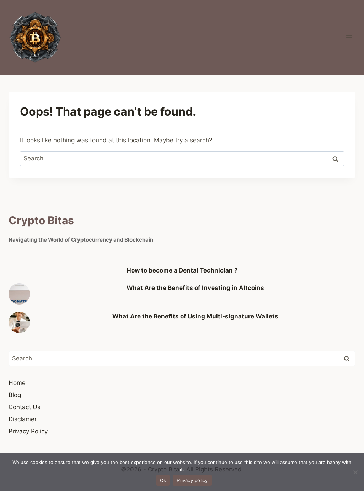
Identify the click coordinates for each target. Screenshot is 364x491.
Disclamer (23, 419)
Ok (163, 480)
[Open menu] (348, 37)
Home (17, 382)
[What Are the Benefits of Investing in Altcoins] (19, 294)
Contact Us (25, 407)
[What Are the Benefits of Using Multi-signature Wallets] (19, 322)
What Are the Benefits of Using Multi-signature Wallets (195, 316)
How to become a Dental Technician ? (182, 270)
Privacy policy (192, 480)
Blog (15, 394)
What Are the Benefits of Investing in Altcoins (195, 287)
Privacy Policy (28, 431)
